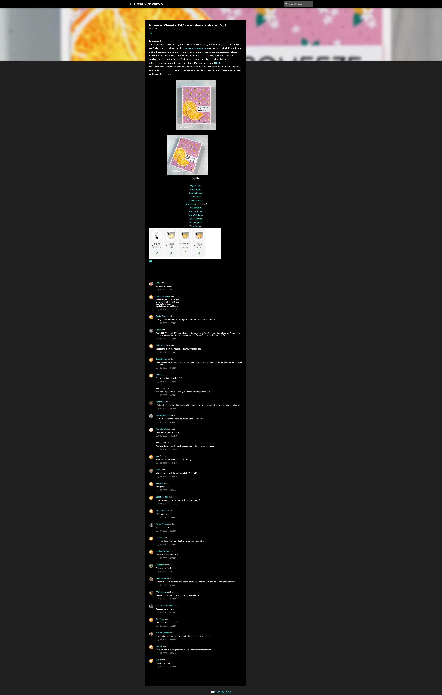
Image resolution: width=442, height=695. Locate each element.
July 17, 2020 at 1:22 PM (166, 517)
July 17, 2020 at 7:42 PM (166, 544)
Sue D (158, 660)
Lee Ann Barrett (162, 578)
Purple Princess (162, 524)
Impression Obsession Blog (196, 48)
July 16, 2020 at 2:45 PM (166, 368)
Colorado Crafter (163, 345)
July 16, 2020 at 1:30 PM (166, 339)
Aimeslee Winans (163, 429)
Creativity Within (148, 4)
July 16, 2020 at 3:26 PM (166, 381)
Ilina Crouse (190, 204)
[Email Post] (150, 262)
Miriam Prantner (163, 633)
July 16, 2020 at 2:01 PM (166, 352)
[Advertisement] (257, 99)
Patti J (158, 470)
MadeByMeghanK (163, 415)
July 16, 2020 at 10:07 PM (166, 436)
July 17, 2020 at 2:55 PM (166, 531)
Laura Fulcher (196, 211)
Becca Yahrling (162, 497)
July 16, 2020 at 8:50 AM (166, 290)
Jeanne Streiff (196, 208)
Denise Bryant (162, 316)
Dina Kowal (195, 197)
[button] (150, 32)
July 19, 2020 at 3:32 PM (166, 667)
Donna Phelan (162, 510)
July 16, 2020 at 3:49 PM (166, 395)
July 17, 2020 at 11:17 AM (166, 504)
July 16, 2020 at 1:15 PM (166, 323)
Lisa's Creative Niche (164, 605)
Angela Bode (196, 185)
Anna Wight (196, 189)
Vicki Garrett (196, 226)
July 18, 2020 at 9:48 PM (166, 639)
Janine (158, 283)
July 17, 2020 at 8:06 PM (166, 558)
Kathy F (159, 646)
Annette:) (160, 483)
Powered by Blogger (222, 692)
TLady (158, 330)
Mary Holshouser (163, 296)
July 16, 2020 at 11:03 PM (166, 449)
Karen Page (160, 402)
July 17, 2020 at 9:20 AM (166, 490)
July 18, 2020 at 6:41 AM (166, 572)
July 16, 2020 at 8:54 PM (166, 422)
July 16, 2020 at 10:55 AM (166, 309)
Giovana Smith (196, 200)
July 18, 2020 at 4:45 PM (166, 612)
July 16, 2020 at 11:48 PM (166, 477)
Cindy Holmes (162, 359)
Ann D (158, 456)
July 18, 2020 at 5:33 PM (166, 626)
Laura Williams (195, 215)
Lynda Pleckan (196, 219)
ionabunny (160, 565)
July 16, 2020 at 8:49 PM (166, 409)
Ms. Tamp (160, 619)
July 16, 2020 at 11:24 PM (166, 463)
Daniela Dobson (196, 193)
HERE (217, 63)
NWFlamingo (161, 592)
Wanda (159, 375)
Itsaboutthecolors (163, 551)
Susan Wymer (195, 222)
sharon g (159, 538)
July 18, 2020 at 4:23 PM (166, 599)
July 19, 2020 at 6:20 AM (166, 653)
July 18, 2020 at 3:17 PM (166, 585)
